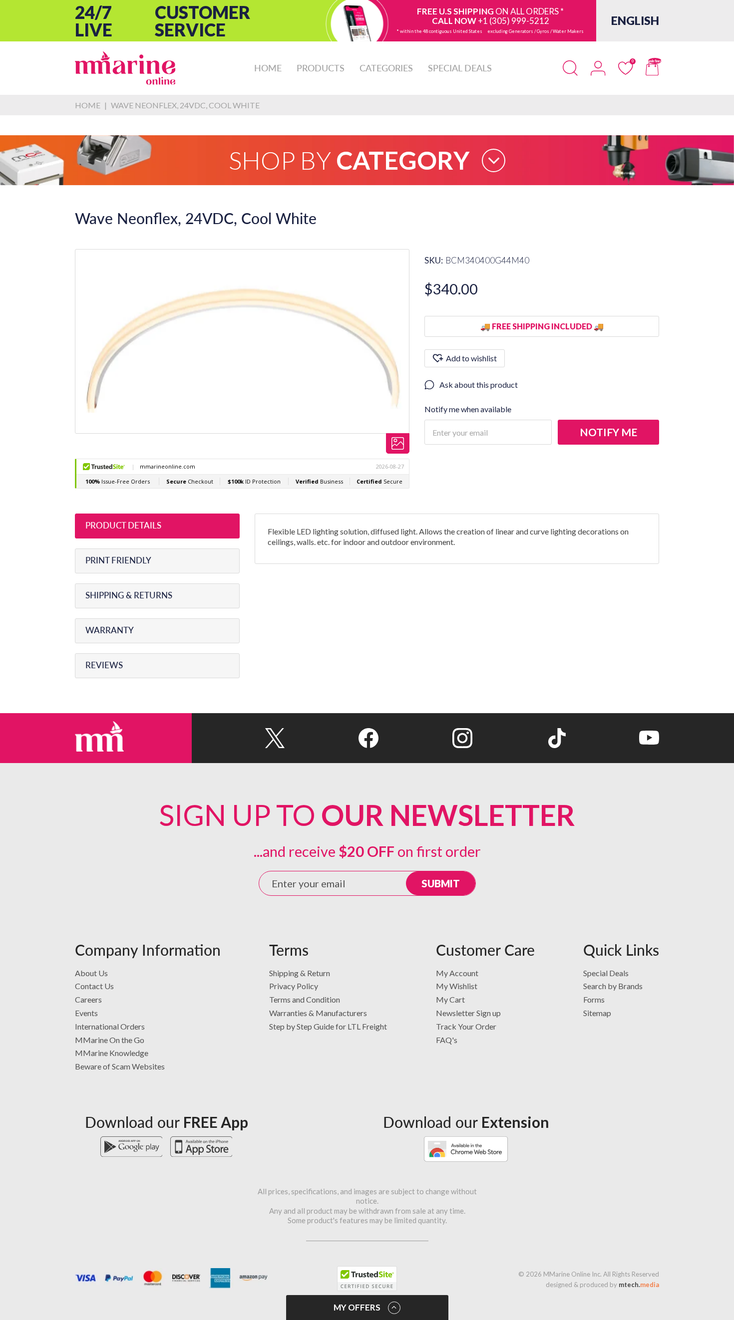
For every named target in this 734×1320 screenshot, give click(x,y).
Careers (88, 999)
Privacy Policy (293, 986)
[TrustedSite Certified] (367, 1278)
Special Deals (606, 973)
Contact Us (94, 986)
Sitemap (597, 1013)
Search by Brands (613, 986)
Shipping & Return (299, 973)
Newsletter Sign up (468, 1013)
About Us (91, 973)
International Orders (110, 1026)
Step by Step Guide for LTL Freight (328, 1026)
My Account (457, 973)
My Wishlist (456, 986)
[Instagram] (425, 738)
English (635, 20)
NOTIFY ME (608, 432)
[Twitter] (238, 738)
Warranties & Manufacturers (318, 1013)
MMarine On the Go (109, 1040)
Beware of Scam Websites (120, 1066)
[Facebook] (331, 738)
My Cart (450, 999)
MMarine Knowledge (111, 1052)
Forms (594, 999)
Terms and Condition (304, 999)
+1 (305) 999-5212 (513, 20)
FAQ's (446, 1040)
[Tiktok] (519, 738)
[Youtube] (612, 738)
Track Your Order (466, 1026)
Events (86, 1013)
